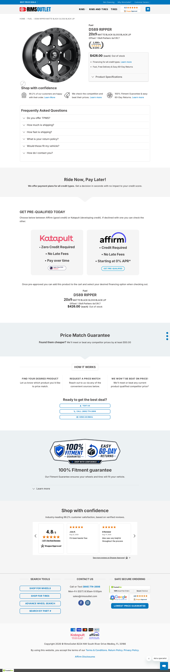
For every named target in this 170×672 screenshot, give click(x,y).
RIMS (82, 9)
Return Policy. (115, 650)
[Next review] (134, 537)
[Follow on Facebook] (81, 603)
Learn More (49, 97)
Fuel (30, 19)
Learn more (126, 62)
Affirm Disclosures (85, 656)
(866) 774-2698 (91, 586)
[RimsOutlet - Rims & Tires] (35, 9)
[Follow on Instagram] (87, 603)
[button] (148, 9)
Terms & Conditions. (97, 650)
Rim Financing (108, 2)
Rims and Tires (98, 9)
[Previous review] (35, 537)
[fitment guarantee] (167, 336)
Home (22, 19)
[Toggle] (92, 77)
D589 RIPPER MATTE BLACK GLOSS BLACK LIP (54, 19)
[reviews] (167, 339)
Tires (114, 9)
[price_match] (167, 333)
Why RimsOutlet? (124, 2)
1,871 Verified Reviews (51, 541)
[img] (51, 536)
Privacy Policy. (131, 650)
